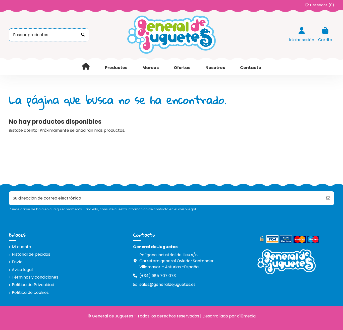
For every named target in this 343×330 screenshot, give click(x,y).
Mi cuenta (21, 247)
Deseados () (321, 5)
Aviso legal (22, 270)
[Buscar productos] (83, 34)
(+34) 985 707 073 (157, 276)
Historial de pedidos (31, 254)
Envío (17, 262)
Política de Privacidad (33, 285)
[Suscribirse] (328, 198)
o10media (246, 316)
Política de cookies (30, 292)
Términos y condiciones (35, 277)
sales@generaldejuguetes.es (167, 284)
